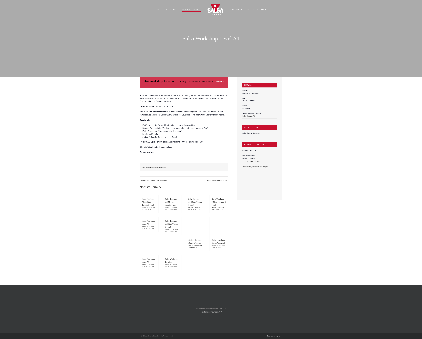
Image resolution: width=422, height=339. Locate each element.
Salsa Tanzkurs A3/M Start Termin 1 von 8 (148, 202)
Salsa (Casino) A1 (248, 116)
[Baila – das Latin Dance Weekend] (195, 226)
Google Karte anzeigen (252, 161)
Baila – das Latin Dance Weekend (154, 180)
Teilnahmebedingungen (157, 146)
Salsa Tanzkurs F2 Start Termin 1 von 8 (219, 202)
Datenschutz (271, 336)
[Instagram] (211, 325)
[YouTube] (215, 325)
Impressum (279, 336)
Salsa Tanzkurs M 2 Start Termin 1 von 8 (195, 202)
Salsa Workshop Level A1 (217, 180)
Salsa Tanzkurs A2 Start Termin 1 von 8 (171, 224)
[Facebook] (207, 325)
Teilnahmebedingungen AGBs (211, 312)
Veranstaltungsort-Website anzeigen (255, 166)
